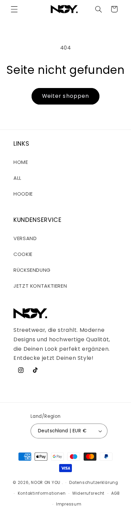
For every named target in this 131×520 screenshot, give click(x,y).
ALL (17, 178)
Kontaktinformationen (42, 493)
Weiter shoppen (65, 96)
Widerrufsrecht (88, 493)
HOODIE (23, 194)
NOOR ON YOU (45, 482)
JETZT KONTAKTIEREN (40, 286)
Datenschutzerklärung (93, 482)
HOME (20, 162)
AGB (115, 493)
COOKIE (23, 254)
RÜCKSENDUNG (32, 270)
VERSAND (25, 238)
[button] (14, 9)
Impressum (69, 504)
